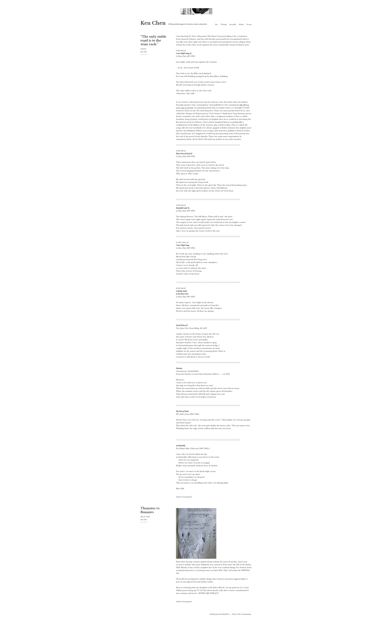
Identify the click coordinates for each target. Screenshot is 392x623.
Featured (143, 49)
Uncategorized (187, 497)
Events (249, 24)
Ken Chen (153, 23)
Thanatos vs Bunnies (150, 510)
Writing (224, 24)
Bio (216, 24)
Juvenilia (232, 24)
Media (241, 24)
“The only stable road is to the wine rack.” (153, 40)
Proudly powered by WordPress (219, 614)
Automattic (247, 614)
